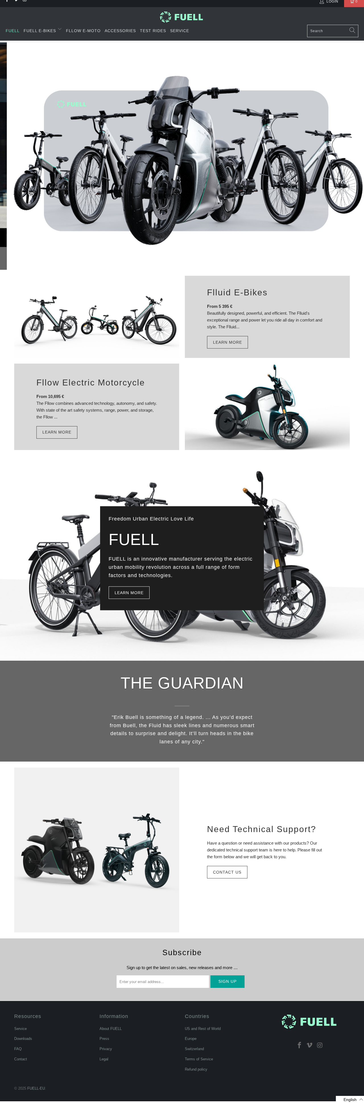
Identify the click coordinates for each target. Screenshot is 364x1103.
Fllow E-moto (83, 30)
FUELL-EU (36, 1088)
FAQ (18, 1049)
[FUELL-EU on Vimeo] (309, 1045)
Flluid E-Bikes (237, 292)
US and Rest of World (203, 1029)
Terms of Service (199, 1059)
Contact (20, 1059)
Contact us (227, 872)
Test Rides (153, 30)
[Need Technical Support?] (96, 850)
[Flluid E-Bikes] (96, 317)
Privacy (106, 1049)
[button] (350, 1099)
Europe (191, 1038)
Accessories (120, 30)
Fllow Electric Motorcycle (90, 382)
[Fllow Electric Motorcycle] (267, 407)
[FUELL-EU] (182, 17)
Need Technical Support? (261, 829)
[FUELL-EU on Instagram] (320, 1045)
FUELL (13, 30)
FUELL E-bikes (40, 30)
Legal (104, 1059)
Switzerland (194, 1049)
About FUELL (111, 1029)
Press (104, 1038)
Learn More (227, 342)
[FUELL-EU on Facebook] (299, 1045)
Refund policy (196, 1069)
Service (179, 30)
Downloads (23, 1038)
